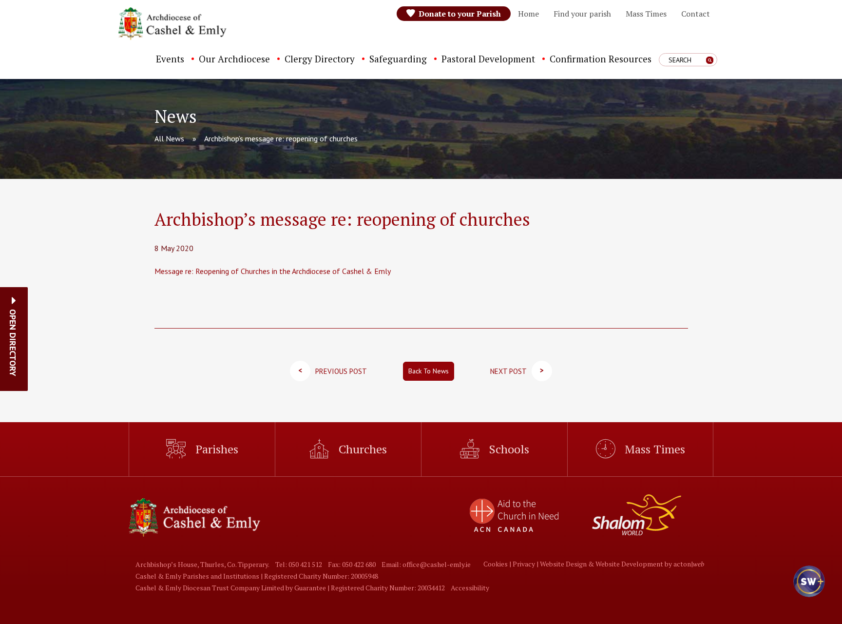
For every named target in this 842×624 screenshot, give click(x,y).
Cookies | (498, 563)
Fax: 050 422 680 (352, 564)
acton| (688, 563)
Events (170, 59)
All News (169, 138)
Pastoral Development (488, 59)
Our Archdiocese (234, 59)
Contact (695, 13)
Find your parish (582, 13)
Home (528, 13)
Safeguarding (398, 59)
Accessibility (470, 587)
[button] (13, 342)
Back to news (428, 371)
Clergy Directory (320, 59)
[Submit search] (709, 60)
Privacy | (526, 563)
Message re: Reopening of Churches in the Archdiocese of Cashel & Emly (272, 271)
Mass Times (646, 13)
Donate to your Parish (460, 13)
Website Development (629, 563)
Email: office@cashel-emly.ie (426, 564)
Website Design (563, 563)
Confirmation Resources (600, 59)
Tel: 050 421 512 (298, 564)
